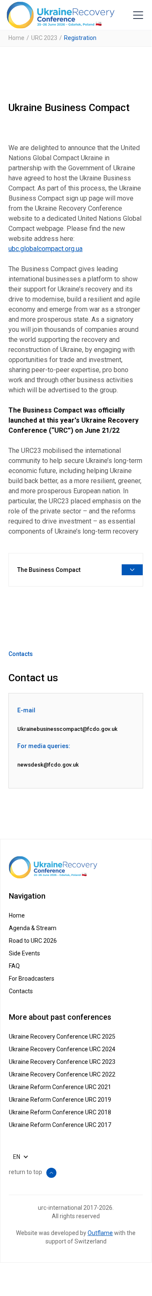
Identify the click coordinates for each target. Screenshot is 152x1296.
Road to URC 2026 (33, 940)
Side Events (24, 953)
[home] (61, 15)
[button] (136, 15)
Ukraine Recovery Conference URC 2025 (62, 1036)
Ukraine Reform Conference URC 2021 (60, 1087)
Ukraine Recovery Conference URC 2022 (62, 1074)
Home (16, 37)
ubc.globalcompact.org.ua (45, 249)
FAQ (14, 966)
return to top (25, 1172)
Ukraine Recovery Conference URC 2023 (62, 1061)
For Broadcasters (31, 978)
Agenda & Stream (32, 928)
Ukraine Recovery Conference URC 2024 (62, 1049)
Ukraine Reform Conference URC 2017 (60, 1124)
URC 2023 (44, 37)
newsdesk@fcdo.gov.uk (48, 765)
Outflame (100, 1233)
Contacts (21, 991)
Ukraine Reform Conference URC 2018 (60, 1112)
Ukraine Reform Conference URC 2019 (60, 1099)
